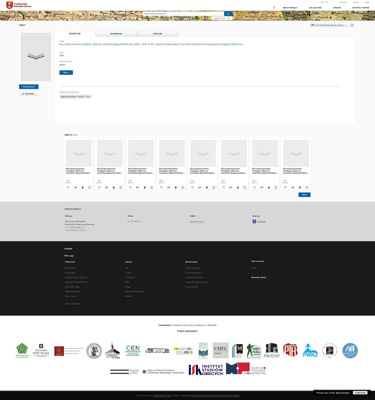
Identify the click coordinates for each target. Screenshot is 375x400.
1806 (61, 55)
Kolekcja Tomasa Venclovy (76, 277)
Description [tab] (74, 34)
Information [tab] (116, 34)
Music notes (70, 296)
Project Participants (193, 272)
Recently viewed (360, 7)
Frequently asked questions (196, 282)
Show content (29, 86)
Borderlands (70, 268)
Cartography (70, 272)
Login (367, 2)
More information (343, 393)
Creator (128, 272)
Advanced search (220, 18)
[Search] (228, 13)
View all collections (73, 303)
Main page (69, 255)
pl (327, 2)
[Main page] (274, 7)
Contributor (130, 277)
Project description (193, 268)
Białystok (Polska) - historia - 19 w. (75, 96)
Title (127, 268)
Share (355, 2)
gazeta (62, 64)
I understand (360, 392)
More (304, 194)
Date (127, 282)
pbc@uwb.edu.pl (197, 221)
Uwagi (128, 286)
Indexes (337, 7)
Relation (128, 296)
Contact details (191, 286)
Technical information (194, 277)
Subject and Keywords (134, 291)
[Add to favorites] (352, 25)
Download (29, 93)
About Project (290, 7)
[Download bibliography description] (75, 187)
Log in (253, 267)
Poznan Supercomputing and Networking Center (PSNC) (214, 395)
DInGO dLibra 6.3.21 (163, 395)
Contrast (343, 2)
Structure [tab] (157, 34)
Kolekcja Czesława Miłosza (76, 282)
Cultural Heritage (72, 286)
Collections (315, 7)
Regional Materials (73, 291)
